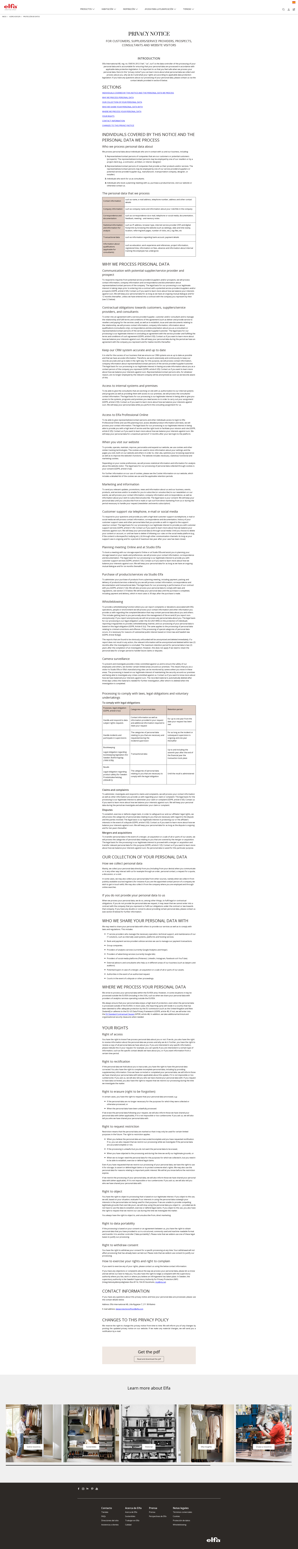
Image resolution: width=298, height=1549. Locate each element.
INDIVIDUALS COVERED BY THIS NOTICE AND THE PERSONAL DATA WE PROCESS (138, 93)
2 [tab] (251, 1465)
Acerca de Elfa (131, 1512)
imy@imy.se (160, 1282)
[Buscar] (283, 9)
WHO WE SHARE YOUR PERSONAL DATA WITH (122, 107)
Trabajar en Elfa (132, 1520)
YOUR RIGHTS (108, 116)
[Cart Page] (294, 9)
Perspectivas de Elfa (157, 1516)
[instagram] (83, 1488)
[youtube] (97, 1488)
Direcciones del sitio (110, 1520)
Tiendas (104, 1512)
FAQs (103, 1516)
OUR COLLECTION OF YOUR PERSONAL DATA (122, 102)
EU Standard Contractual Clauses (120, 1014)
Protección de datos (181, 1520)
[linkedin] (88, 1488)
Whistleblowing (179, 1524)
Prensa (152, 1512)
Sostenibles (130, 1516)
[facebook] (79, 1488)
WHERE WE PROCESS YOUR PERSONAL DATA (121, 111)
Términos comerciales (182, 1512)
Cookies (176, 1516)
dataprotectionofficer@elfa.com (129, 1309)
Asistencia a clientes (110, 1524)
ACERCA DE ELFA (14, 16)
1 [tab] (108, 1465)
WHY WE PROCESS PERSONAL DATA (118, 97)
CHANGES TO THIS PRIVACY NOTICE (118, 125)
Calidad (128, 1524)
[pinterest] (92, 1488)
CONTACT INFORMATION (113, 121)
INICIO (4, 16)
